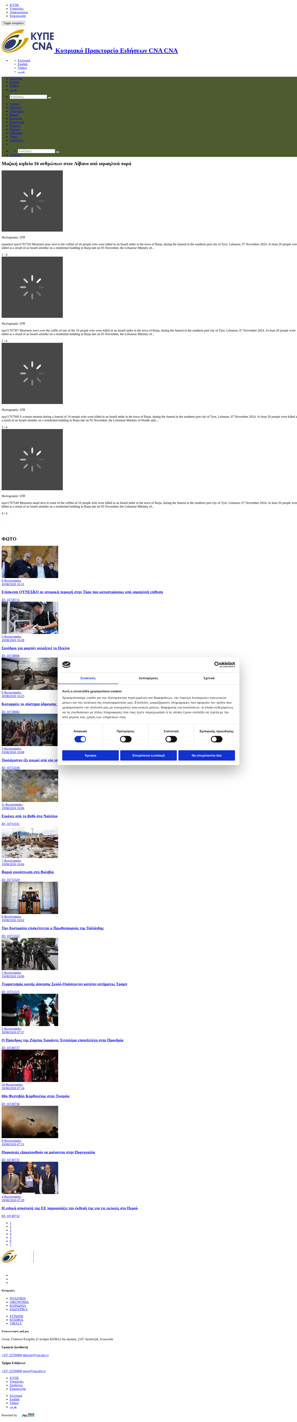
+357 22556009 (12, 1355)
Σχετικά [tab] (209, 678)
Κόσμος (15, 129)
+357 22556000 (12, 1371)
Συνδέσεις (16, 1385)
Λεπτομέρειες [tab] (148, 678)
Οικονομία (16, 111)
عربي (21, 71)
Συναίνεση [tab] (87, 678)
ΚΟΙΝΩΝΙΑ (18, 1305)
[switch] (126, 739)
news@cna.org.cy (34, 1371)
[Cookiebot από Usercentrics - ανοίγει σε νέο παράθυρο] (217, 665)
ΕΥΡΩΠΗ (16, 1316)
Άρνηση (90, 755)
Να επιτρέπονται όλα (206, 755)
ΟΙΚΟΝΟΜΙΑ (19, 1302)
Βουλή (14, 114)
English (22, 64)
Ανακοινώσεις (19, 12)
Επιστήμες (16, 140)
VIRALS (16, 1323)
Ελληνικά (24, 60)
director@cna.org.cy (36, 1355)
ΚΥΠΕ (14, 5)
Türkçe (22, 67)
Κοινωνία (16, 118)
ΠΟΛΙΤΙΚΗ (18, 1298)
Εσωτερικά (17, 122)
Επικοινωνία (18, 16)
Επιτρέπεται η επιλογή (149, 755)
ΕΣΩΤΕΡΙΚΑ (19, 1309)
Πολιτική (15, 107)
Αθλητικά (16, 133)
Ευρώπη (15, 125)
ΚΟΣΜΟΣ (16, 1319)
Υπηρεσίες (17, 8)
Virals (13, 136)
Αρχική (14, 104)
